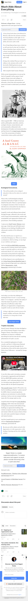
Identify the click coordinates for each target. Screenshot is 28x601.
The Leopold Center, (7, 388)
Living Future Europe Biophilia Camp (14, 261)
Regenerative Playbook (12, 421)
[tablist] (7, 507)
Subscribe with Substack (15, 584)
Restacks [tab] (11, 507)
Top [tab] (3, 525)
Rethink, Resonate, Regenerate (9, 485)
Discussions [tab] (12, 525)
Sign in (25, 2)
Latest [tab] (6, 525)
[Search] (25, 525)
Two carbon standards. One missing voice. (9, 543)
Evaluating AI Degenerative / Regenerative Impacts (8, 534)
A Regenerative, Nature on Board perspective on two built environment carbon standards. (9, 547)
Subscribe (19, 2)
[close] (23, 557)
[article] (14, 534)
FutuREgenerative (6, 474)
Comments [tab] (4, 507)
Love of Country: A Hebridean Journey (12, 479)
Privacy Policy (19, 590)
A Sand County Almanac (19, 131)
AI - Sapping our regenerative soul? (7, 531)
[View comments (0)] (7, 19)
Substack (6, 598)
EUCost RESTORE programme (16, 245)
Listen (24, 16)
